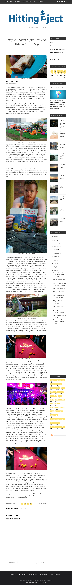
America (53, 380)
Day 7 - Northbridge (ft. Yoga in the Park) (59, 296)
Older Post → (41, 562)
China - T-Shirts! (54, 56)
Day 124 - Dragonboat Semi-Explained (63, 177)
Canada (59, 384)
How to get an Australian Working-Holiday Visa (62, 124)
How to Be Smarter (57, 88)
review (56, 411)
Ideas (51, 46)
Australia (59, 380)
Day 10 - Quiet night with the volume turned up (59, 284)
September (57, 253)
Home (6, 1)
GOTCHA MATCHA (26, 1)
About (34, 1)
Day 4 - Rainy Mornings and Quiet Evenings (59, 311)
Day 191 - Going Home (62, 166)
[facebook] (57, 2)
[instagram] (61, 2)
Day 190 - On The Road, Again (62, 156)
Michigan (53, 407)
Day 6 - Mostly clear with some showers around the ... (58, 301)
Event (62, 392)
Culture (17, 1)
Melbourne (56, 403)
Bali (63, 380)
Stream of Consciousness (57, 419)
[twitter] (59, 2)
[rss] (64, 2)
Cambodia (53, 384)
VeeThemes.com (48, 580)
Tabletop (53, 423)
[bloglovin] (63, 2)
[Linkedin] (58, 72)
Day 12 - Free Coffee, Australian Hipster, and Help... (58, 274)
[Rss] (65, 72)
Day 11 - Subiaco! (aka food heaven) (59, 280)
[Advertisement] (61, 340)
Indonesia (57, 399)
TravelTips (53, 427)
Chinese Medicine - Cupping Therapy (63, 134)
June (55, 263)
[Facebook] (52, 72)
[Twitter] (55, 72)
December (56, 243)
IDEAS (11, 1)
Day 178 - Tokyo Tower (62, 220)
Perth (52, 411)
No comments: (42, 503)
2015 (53, 240)
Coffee (62, 388)
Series (52, 415)
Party (63, 407)
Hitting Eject (32, 580)
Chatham (53, 388)
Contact (41, 1)
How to (60, 396)
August (56, 256)
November (56, 246)
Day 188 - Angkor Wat (62, 198)
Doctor (57, 392)
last (52, 403)
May (55, 267)
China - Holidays (54, 59)
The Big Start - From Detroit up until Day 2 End (59, 321)
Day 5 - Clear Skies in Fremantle (58, 307)
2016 (53, 237)
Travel (58, 423)
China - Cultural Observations (57, 49)
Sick (57, 415)
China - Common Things (56, 52)
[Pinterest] (61, 72)
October (56, 249)
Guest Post (54, 396)
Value (59, 427)
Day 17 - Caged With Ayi (62, 209)
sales (61, 411)
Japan (63, 399)
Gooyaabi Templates (40, 582)
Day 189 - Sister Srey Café (62, 187)
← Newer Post (12, 562)
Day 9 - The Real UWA (59, 288)
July (55, 260)
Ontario (59, 407)
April (55, 270)
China (58, 388)
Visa (63, 427)
